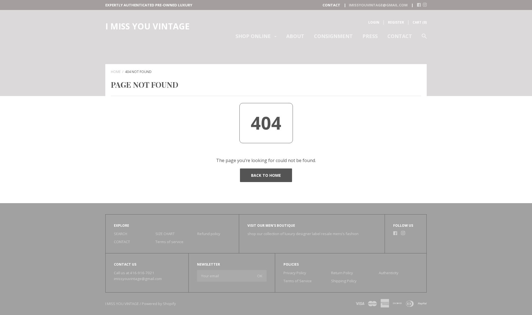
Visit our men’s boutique (271, 225)
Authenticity (388, 272)
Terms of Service (297, 280)
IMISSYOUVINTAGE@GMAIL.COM (378, 4)
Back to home (266, 175)
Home (116, 71)
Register (396, 22)
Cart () (420, 22)
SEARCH (120, 233)
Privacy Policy (294, 272)
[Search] (424, 38)
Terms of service (169, 241)
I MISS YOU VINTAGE (147, 26)
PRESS (370, 36)
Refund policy (208, 233)
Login (373, 22)
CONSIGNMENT (333, 36)
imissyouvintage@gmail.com (138, 278)
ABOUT (295, 36)
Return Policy (342, 272)
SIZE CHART (165, 233)
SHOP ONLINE (254, 36)
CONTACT (399, 36)
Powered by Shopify (159, 303)
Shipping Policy (344, 280)
